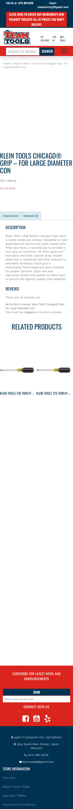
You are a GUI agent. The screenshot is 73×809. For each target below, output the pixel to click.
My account (45, 38)
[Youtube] (36, 720)
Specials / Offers (14, 795)
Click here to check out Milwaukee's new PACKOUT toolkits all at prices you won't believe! (36, 19)
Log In (54, 38)
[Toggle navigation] (64, 51)
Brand (17, 63)
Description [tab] (10, 216)
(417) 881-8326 (25, 3)
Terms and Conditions (19, 804)
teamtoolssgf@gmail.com (53, 7)
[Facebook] (26, 720)
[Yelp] (47, 720)
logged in (31, 312)
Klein (26, 63)
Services (9, 778)
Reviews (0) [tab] (30, 216)
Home (6, 63)
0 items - (63, 38)
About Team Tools (16, 786)
